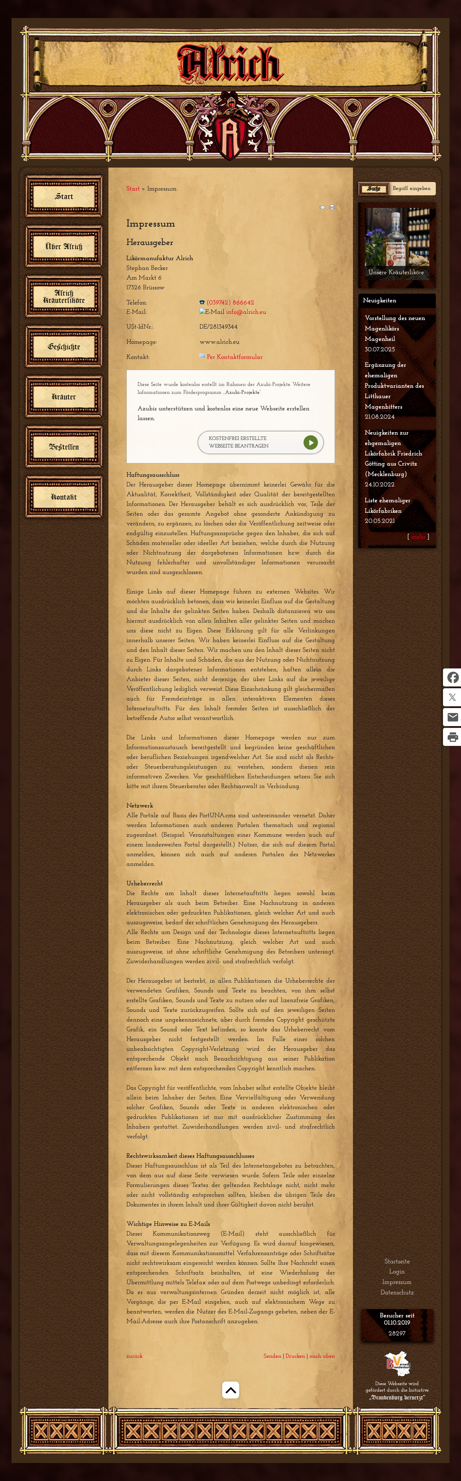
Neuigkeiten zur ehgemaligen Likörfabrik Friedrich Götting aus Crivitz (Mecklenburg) (393, 454)
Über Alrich (63, 246)
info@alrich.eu (246, 312)
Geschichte (64, 346)
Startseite (397, 1262)
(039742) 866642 (230, 303)
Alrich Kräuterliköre (64, 296)
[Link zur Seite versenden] (322, 208)
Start (133, 189)
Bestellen (64, 446)
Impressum (397, 1282)
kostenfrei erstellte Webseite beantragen (239, 442)
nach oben (322, 1356)
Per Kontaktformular (235, 357)
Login (397, 1272)
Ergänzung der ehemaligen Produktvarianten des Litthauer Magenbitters (394, 386)
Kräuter (64, 396)
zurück (134, 1356)
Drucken (295, 1356)
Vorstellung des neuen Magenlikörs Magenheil (395, 329)
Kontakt (64, 497)
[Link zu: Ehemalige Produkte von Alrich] (397, 244)
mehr (418, 537)
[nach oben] (230, 1400)
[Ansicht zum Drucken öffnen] (332, 208)
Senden (272, 1356)
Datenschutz (397, 1293)
